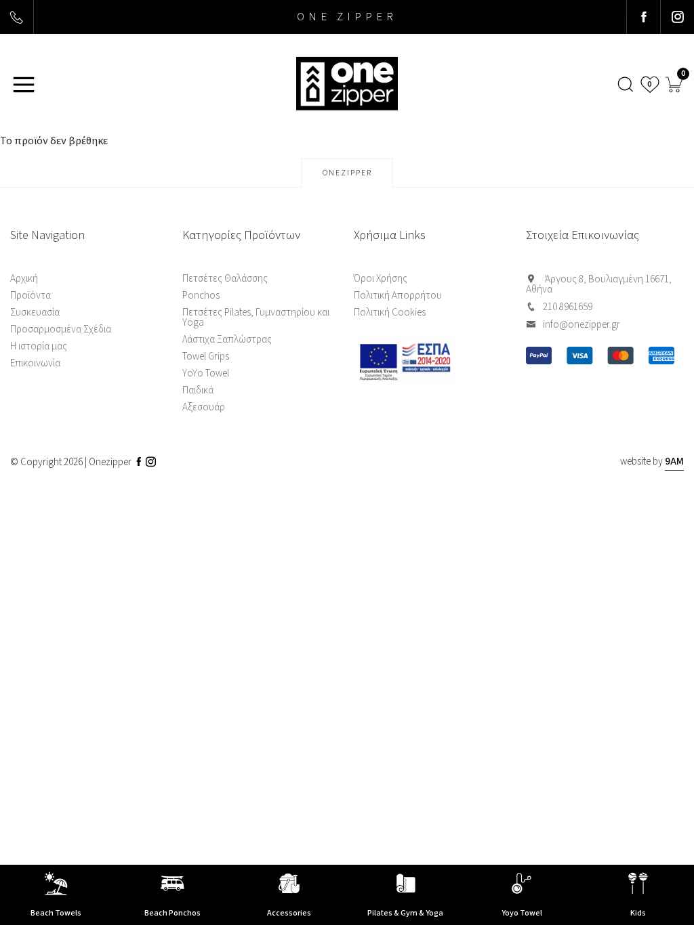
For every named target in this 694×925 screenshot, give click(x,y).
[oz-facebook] (643, 17)
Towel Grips (205, 356)
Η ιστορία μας (38, 346)
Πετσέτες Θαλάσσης (225, 279)
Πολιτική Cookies (390, 312)
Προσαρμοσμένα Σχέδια (60, 329)
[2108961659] (17, 17)
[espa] (433, 361)
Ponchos (201, 295)
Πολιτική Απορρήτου (398, 295)
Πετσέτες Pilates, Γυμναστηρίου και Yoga (255, 317)
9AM (674, 461)
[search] (626, 84)
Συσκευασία (35, 312)
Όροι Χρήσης (380, 279)
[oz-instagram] (677, 17)
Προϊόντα (30, 295)
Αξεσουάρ (203, 407)
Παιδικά (197, 390)
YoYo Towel (205, 373)
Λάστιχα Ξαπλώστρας (227, 339)
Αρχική (24, 279)
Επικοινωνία (35, 363)
